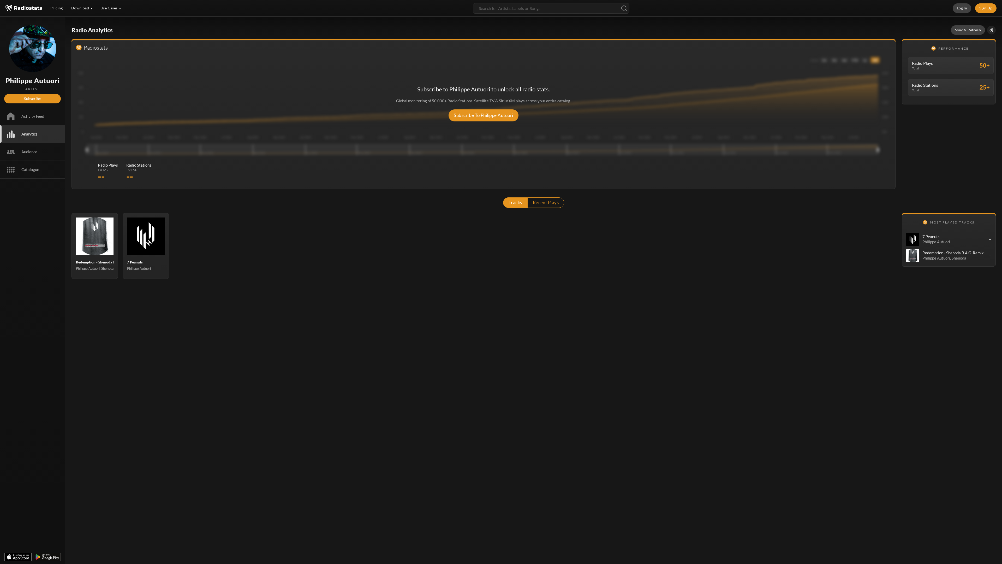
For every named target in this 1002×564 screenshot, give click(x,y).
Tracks (515, 202)
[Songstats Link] (991, 30)
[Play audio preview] (912, 239)
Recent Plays (546, 202)
